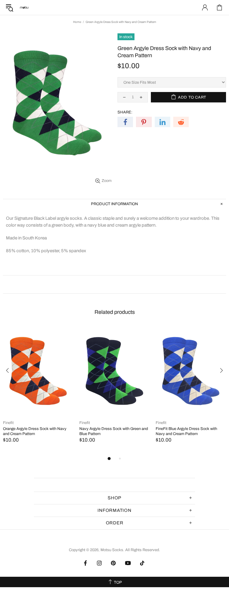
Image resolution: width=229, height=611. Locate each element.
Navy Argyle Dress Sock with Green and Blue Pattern (113, 431)
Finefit (8, 423)
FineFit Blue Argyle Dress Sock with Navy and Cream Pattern (186, 431)
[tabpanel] (38, 390)
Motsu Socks (24, 7)
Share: (124, 112)
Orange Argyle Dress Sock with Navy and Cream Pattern (34, 431)
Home (77, 22)
